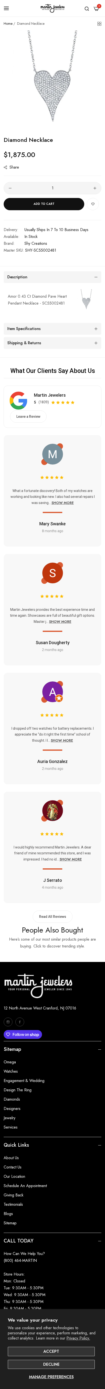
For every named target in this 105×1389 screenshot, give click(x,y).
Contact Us (12, 1167)
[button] (93, 204)
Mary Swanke (52, 523)
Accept (51, 1351)
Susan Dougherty (53, 642)
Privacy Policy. (78, 1338)
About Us (11, 1158)
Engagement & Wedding (24, 1080)
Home (8, 23)
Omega (10, 1062)
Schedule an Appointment (25, 1186)
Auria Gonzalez (52, 761)
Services (11, 1127)
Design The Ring (18, 1090)
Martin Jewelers (50, 395)
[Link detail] (8, 1022)
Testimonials (13, 1204)
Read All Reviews (52, 917)
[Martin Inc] (52, 8)
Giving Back (13, 1195)
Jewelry (9, 1118)
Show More (63, 502)
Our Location (14, 1176)
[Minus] (10, 188)
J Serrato (52, 880)
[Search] (87, 8)
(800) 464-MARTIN (20, 1260)
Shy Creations (35, 243)
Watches (11, 1071)
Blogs (8, 1214)
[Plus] (95, 188)
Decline (51, 1364)
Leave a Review (28, 416)
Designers (12, 1108)
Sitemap (10, 1223)
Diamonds (12, 1099)
